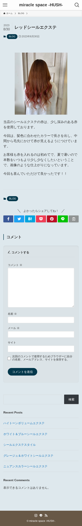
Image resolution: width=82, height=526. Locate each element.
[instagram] (36, 515)
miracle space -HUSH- (41, 5)
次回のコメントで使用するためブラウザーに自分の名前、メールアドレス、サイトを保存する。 (42, 358)
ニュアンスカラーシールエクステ (25, 466)
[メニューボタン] (5, 5)
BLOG (12, 36)
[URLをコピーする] (74, 219)
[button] (8, 219)
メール (14, 328)
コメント (15, 265)
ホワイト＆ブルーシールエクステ (25, 434)
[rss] (46, 515)
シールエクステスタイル (19, 444)
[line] (41, 515)
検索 (71, 399)
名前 (12, 313)
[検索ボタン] (77, 5)
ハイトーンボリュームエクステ (24, 423)
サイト (12, 342)
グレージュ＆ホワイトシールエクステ (28, 455)
